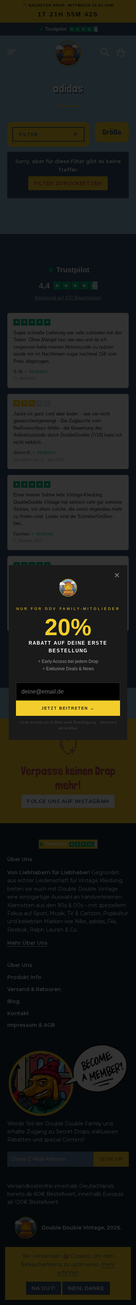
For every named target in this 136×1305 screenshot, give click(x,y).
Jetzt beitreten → (68, 708)
